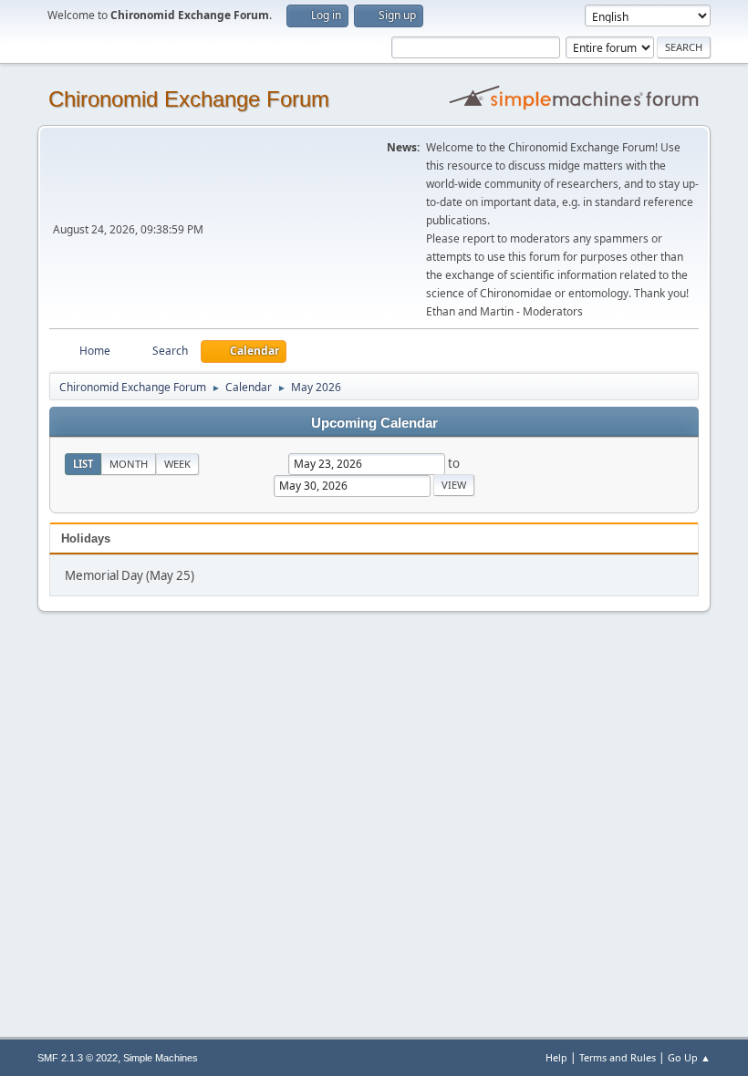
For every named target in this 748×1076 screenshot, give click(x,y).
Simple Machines (160, 1057)
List (83, 464)
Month (128, 464)
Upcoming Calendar (374, 423)
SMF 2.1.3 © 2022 (77, 1057)
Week (177, 464)
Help (556, 1057)
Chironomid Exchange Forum (188, 99)
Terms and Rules (617, 1057)
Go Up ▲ (689, 1057)
